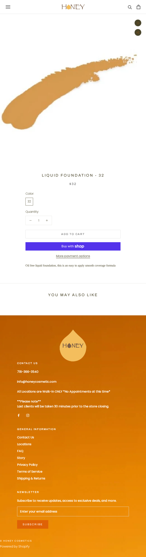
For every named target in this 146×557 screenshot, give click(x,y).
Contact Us (25, 437)
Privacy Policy (27, 465)
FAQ (20, 451)
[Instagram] (27, 415)
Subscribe (33, 524)
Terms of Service (29, 471)
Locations (24, 444)
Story (21, 458)
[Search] (130, 7)
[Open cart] (138, 7)
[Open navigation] (8, 7)
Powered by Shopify (15, 546)
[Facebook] (18, 415)
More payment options (73, 256)
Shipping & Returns (31, 478)
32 (29, 201)
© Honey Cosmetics (16, 541)
